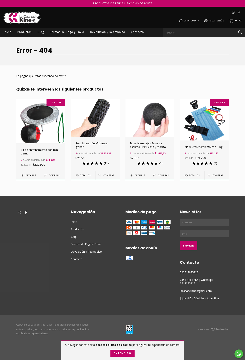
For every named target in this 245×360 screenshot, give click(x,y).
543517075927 (189, 272)
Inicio (7, 32)
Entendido (122, 353)
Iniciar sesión (216, 20)
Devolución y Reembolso (107, 32)
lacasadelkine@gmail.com (196, 291)
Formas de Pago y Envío (67, 32)
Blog (41, 32)
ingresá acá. (79, 329)
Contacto (137, 32)
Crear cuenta (191, 20)
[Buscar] (240, 32)
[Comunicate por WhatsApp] (238, 353)
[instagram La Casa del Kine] (233, 12)
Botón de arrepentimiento (32, 333)
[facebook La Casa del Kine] (239, 12)
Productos (24, 32)
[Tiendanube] (213, 330)
